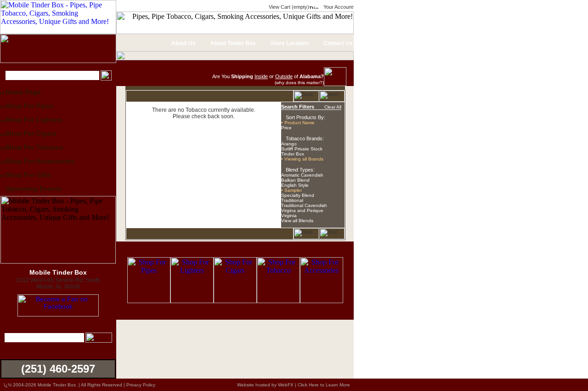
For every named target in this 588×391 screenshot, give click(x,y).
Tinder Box (292, 153)
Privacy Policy (140, 384)
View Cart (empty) (288, 7)
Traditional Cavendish (304, 205)
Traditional (292, 200)
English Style (295, 185)
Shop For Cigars (31, 133)
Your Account (337, 7)
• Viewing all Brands (302, 158)
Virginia (289, 215)
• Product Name (298, 122)
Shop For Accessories (40, 161)
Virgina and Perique (302, 210)
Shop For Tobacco (34, 147)
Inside (261, 76)
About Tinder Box (232, 43)
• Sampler (291, 190)
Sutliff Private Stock (301, 148)
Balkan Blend (295, 180)
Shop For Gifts (28, 174)
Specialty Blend (297, 195)
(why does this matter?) (299, 82)
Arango (289, 143)
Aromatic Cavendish (302, 175)
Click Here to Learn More (324, 384)
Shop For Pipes (30, 105)
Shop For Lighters (34, 119)
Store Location (289, 43)
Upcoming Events (33, 188)
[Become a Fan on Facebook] (58, 314)
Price (286, 127)
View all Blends (297, 220)
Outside (284, 76)
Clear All (332, 106)
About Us (183, 43)
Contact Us (337, 43)
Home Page (23, 92)
